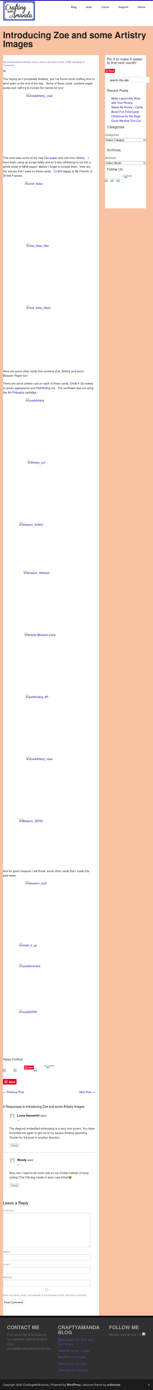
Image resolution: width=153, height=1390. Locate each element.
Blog (73, 7)
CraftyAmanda (14, 61)
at (18, 1120)
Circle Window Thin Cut (126, 121)
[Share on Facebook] (8, 1073)
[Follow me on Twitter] (113, 181)
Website (7, 1277)
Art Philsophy (16, 392)
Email (7, 1264)
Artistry (80, 158)
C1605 (58, 171)
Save (30, 1067)
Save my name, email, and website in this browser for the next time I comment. (45, 1295)
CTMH (68, 61)
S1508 (7, 176)
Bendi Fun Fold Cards (125, 112)
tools (89, 7)
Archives (110, 158)
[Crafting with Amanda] (19, 20)
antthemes (113, 1385)
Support (123, 7)
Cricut (105, 7)
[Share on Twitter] (18, 1073)
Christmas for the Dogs (125, 116)
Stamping (77, 61)
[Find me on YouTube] (119, 181)
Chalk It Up (77, 383)
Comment (8, 1210)
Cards (35, 61)
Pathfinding (43, 388)
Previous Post (13, 1092)
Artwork (27, 61)
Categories (112, 135)
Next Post (87, 1092)
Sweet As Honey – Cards (127, 107)
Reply (14, 1145)
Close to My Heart (48, 61)
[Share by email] (38, 1073)
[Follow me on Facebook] (107, 181)
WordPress (74, 1385)
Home (141, 7)
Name (7, 1251)
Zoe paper (51, 158)
